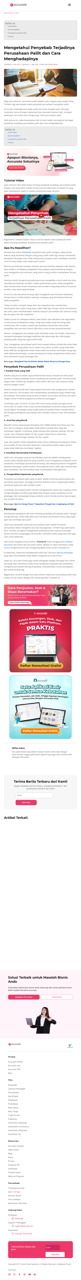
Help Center (13, 1149)
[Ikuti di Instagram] (9, 1274)
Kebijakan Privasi (64, 1264)
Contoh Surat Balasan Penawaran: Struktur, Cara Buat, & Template (39, 951)
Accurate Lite (14, 1065)
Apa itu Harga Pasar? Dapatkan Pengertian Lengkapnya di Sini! (44, 504)
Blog (5, 13)
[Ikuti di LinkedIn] (35, 1274)
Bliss (10, 1073)
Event (10, 1157)
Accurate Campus (16, 1146)
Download (12, 1168)
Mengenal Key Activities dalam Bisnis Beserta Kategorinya (42, 361)
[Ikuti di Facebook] (19, 1274)
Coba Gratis (57, 997)
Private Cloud (14, 1172)
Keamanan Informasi (17, 1203)
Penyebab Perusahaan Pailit (17, 33)
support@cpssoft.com (24, 1226)
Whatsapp (19, 1218)
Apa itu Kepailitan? (14, 30)
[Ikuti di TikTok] (24, 1274)
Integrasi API (14, 1165)
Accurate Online (15, 1061)
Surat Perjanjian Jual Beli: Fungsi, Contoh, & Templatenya (34, 855)
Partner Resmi (14, 1195)
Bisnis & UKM (13, 13)
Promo (11, 1161)
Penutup (10, 36)
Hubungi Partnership (23, 1233)
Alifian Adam (53, 64)
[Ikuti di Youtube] (30, 1274)
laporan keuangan (64, 552)
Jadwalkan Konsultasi (23, 997)
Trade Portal (14, 1115)
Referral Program (16, 1176)
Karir (14, 1192)
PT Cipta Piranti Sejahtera (28, 1264)
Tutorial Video (12, 26)
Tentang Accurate (16, 1188)
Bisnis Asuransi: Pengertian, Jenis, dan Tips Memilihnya (34, 903)
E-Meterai (12, 1119)
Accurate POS (14, 1069)
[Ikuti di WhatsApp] (14, 1274)
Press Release (14, 1199)
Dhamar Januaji (14, 859)
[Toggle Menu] (69, 5)
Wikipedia (26, 252)
